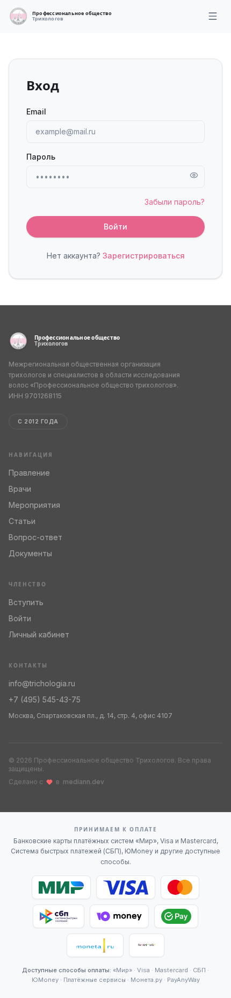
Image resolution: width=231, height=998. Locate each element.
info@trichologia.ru (42, 683)
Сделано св (56, 782)
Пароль (40, 156)
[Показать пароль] (194, 175)
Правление (29, 472)
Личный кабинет (39, 634)
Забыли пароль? (175, 201)
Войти (115, 226)
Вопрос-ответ (35, 537)
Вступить (26, 602)
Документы (30, 553)
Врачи (20, 488)
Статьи (22, 521)
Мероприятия (34, 504)
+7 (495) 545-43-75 (45, 699)
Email (36, 111)
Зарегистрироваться (144, 255)
